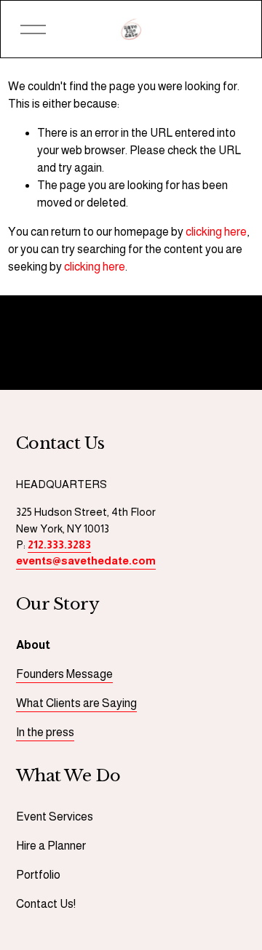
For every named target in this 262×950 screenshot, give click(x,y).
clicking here (216, 231)
